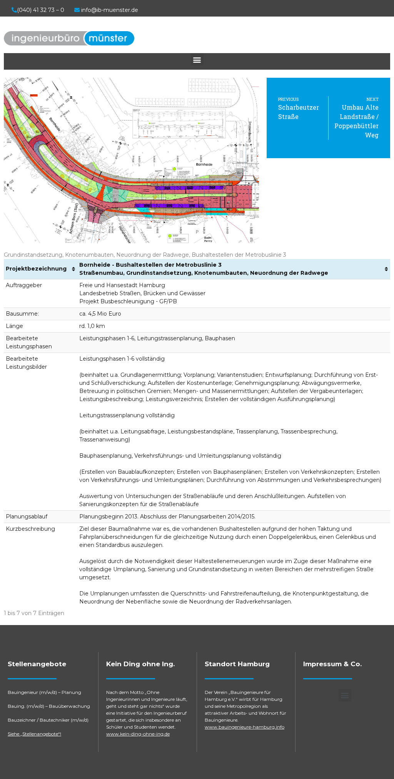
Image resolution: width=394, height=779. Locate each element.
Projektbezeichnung (36, 268)
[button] (197, 59)
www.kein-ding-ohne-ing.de (138, 734)
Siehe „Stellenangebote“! (34, 734)
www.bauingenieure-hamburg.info (244, 727)
